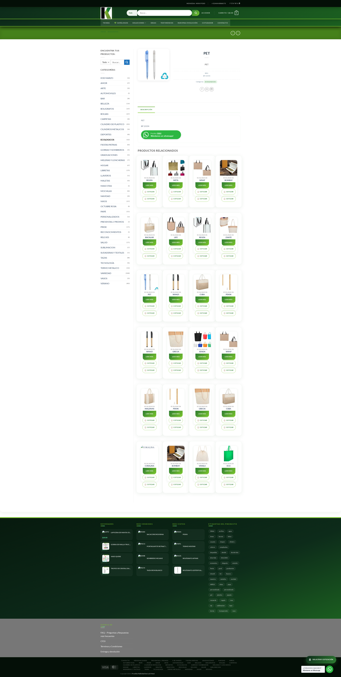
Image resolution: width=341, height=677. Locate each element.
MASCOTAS (106, 186)
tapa (230, 605)
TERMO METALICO (110, 268)
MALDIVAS (149, 409)
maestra (213, 579)
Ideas (153, 23)
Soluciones (138, 23)
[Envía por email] (207, 89)
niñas (221, 584)
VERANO (105, 283)
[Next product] (233, 33)
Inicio (103, 32)
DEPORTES (106, 134)
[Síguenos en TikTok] (233, 3)
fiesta (212, 568)
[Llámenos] (237, 3)
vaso (234, 611)
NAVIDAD (105, 196)
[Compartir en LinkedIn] (211, 89)
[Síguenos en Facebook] (230, 3)
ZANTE (229, 237)
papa (229, 584)
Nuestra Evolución (188, 23)
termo (212, 611)
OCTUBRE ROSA (108, 206)
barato (221, 536)
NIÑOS (212, 584)
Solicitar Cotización (322, 659)
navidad (233, 579)
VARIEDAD (106, 273)
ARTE (103, 88)
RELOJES (105, 237)
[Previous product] (238, 33)
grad (220, 568)
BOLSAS (104, 114)
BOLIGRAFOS (107, 108)
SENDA (202, 352)
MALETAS (105, 180)
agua (230, 531)
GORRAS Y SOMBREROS (112, 150)
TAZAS (104, 257)
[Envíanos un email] (235, 3)
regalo (223, 600)
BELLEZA (105, 103)
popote (229, 595)
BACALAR (149, 237)
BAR (103, 98)
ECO (228, 466)
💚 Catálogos (121, 23)
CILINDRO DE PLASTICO (112, 124)
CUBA (202, 294)
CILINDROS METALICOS (112, 129)
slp (211, 605)
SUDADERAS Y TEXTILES (112, 252)
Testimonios (167, 23)
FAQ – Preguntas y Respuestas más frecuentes (115, 634)
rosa (231, 600)
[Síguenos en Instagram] (232, 3)
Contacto (223, 23)
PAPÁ (103, 211)
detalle (224, 552)
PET (149, 294)
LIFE (176, 237)
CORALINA (149, 466)
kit (220, 574)
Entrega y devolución (110, 651)
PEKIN (228, 294)
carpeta (212, 542)
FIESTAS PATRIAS (109, 144)
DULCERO (224, 558)
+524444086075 (219, 3)
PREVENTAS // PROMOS (112, 221)
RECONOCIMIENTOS (111, 232)
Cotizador (207, 23)
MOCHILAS (106, 191)
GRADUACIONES (109, 155)
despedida (213, 552)
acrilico (221, 531)
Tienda (106, 23)
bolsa (229, 536)
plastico (219, 595)
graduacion (230, 568)
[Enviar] (195, 13)
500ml (212, 531)
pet (211, 595)
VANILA (202, 466)
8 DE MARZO (107, 78)
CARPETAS (106, 119)
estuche (235, 563)
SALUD (104, 242)
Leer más (149, 185)
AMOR (104, 83)
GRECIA (175, 352)
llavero (228, 574)
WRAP (202, 180)
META (175, 180)
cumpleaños (224, 547)
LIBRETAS (105, 170)
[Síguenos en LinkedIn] (239, 3)
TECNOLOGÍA (107, 263)
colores (212, 547)
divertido (213, 558)
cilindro (232, 542)
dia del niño (234, 552)
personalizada (214, 589)
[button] (205, 12)
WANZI (176, 294)
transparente (223, 611)
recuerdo (213, 600)
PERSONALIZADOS (110, 216)
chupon (222, 542)
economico (213, 563)
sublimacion (221, 605)
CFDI (103, 641)
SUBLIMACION (108, 247)
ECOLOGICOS (113, 32)
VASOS (104, 278)
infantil (212, 574)
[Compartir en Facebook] (202, 89)
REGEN (149, 180)
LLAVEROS (106, 175)
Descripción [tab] (146, 110)
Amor (212, 536)
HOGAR (104, 165)
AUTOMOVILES (108, 93)
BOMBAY (229, 180)
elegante (225, 563)
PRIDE (104, 227)
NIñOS (104, 201)
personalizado (228, 589)
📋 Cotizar (149, 192)
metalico (223, 579)
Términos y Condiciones (111, 646)
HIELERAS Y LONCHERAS (113, 160)
